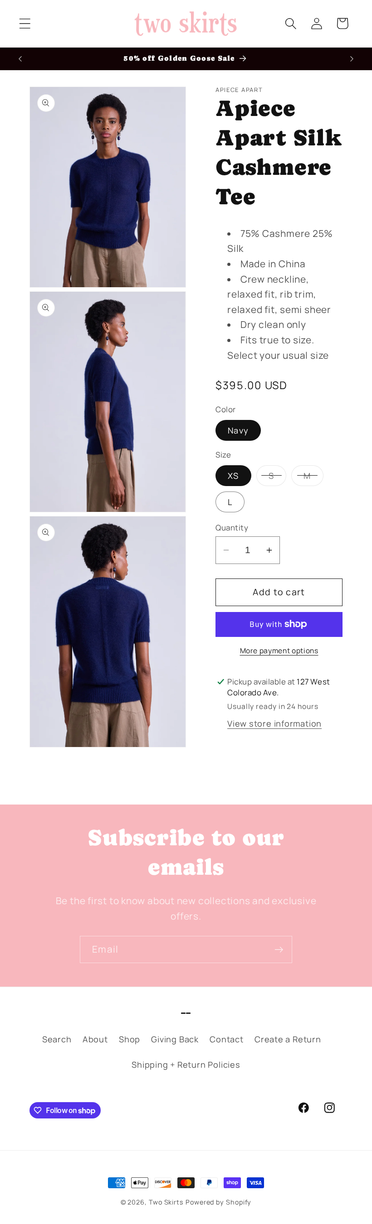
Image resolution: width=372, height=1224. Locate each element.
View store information (274, 723)
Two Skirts (166, 1202)
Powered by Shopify (218, 1202)
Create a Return (288, 1039)
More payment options (279, 650)
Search (57, 1039)
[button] (25, 23)
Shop (129, 1039)
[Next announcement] (352, 59)
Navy (238, 430)
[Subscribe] (279, 950)
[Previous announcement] (20, 59)
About (95, 1039)
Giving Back (175, 1039)
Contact (226, 1039)
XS (233, 475)
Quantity (231, 527)
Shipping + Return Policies (186, 1064)
